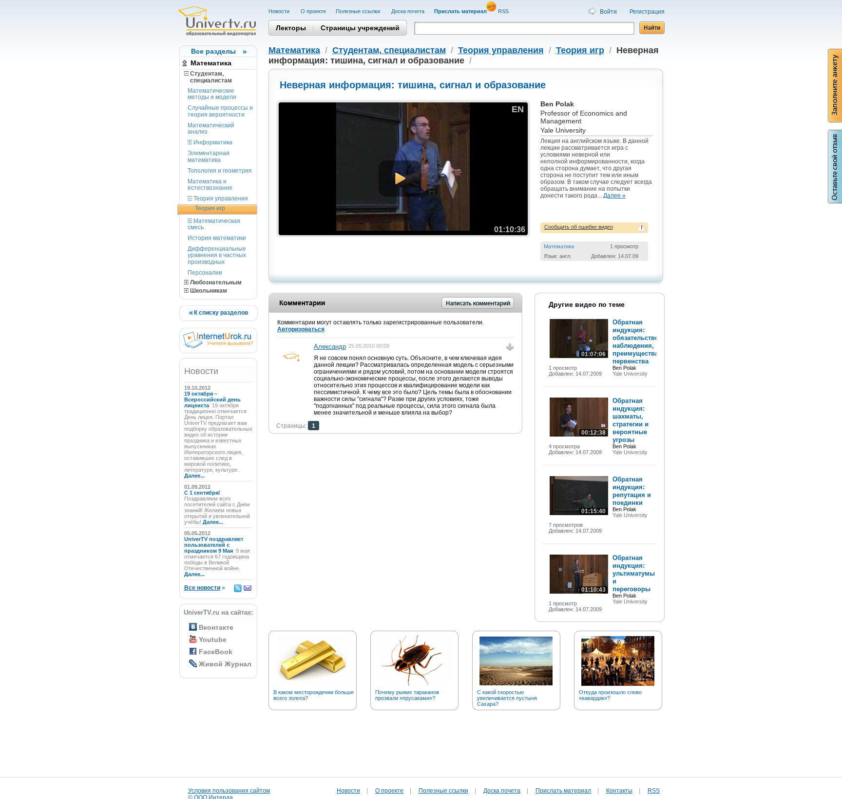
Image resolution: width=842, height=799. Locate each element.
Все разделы (213, 51)
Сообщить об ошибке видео (578, 227)
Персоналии (205, 272)
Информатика (212, 142)
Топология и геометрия (220, 170)
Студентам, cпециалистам (208, 77)
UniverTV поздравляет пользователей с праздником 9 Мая (213, 545)
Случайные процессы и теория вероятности (220, 111)
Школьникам (208, 290)
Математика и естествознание (210, 184)
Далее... (194, 476)
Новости (279, 11)
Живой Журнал (225, 664)
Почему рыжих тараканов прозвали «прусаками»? (407, 695)
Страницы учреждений (360, 28)
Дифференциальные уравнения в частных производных (217, 255)
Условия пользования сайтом (229, 790)
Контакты (619, 790)
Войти (608, 11)
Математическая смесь (214, 224)
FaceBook (215, 652)
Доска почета (407, 11)
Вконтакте (216, 627)
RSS (504, 11)
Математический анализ (211, 128)
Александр (330, 346)
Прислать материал (563, 790)
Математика (211, 63)
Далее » (614, 195)
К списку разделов (220, 312)
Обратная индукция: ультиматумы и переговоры (633, 573)
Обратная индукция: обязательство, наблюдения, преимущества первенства (636, 342)
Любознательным (215, 282)
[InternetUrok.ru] (218, 346)
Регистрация (647, 11)
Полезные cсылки (359, 11)
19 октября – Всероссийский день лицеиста (212, 399)
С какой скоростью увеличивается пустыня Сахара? (507, 698)
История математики (217, 238)
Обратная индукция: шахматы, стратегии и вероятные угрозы (630, 420)
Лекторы (291, 28)
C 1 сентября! (203, 493)
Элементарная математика (209, 156)
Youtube (213, 639)
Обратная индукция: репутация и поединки (631, 491)
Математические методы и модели (212, 93)
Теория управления (220, 198)
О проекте (313, 11)
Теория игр (210, 208)
